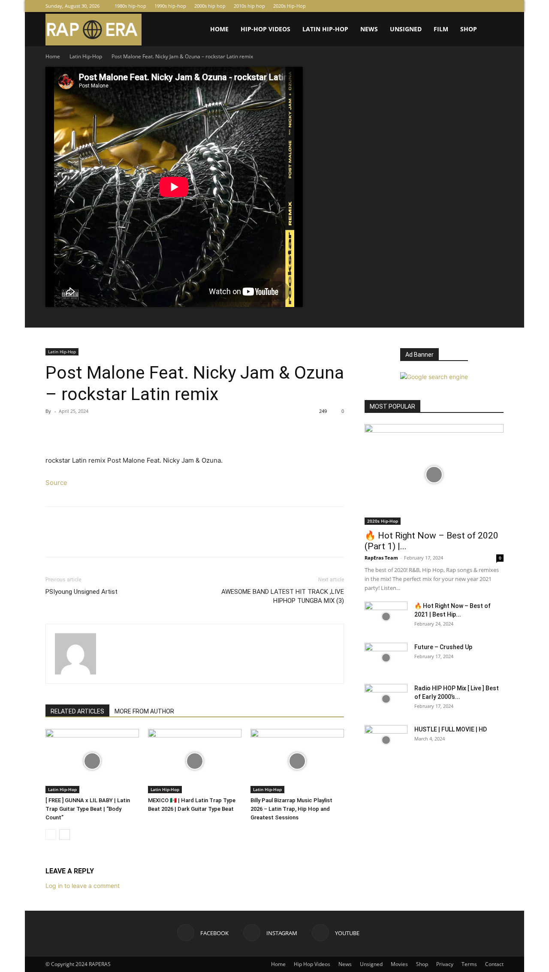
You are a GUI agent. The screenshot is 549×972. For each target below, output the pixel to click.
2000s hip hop (210, 6)
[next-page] (64, 834)
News (369, 29)
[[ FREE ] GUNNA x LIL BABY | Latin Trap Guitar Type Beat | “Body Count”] (92, 761)
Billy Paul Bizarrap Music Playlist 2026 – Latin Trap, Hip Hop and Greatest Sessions (291, 809)
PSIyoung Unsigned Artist (81, 592)
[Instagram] (483, 6)
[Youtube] (497, 6)
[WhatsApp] (113, 430)
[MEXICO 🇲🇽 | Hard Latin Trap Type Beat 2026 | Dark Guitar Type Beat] (194, 761)
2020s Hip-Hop (289, 6)
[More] (133, 430)
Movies (399, 964)
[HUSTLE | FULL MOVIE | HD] (386, 740)
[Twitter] (73, 430)
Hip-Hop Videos (265, 29)
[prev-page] (50, 834)
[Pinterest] (93, 430)
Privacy (444, 964)
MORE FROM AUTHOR (144, 711)
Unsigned (406, 29)
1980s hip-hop (130, 6)
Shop (468, 29)
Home (219, 29)
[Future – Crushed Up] (386, 658)
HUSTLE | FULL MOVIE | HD (450, 729)
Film (441, 29)
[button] (493, 30)
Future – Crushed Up (443, 647)
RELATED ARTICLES (77, 711)
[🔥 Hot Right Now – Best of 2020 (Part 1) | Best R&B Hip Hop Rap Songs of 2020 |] (434, 474)
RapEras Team (381, 557)
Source (56, 482)
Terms (469, 964)
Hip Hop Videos (312, 964)
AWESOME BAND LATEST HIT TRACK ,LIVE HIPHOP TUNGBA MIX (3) (282, 596)
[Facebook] (468, 6)
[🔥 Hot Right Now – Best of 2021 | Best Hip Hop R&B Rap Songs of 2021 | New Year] (386, 617)
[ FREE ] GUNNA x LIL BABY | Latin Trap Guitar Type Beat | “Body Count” (87, 809)
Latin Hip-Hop (325, 29)
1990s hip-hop (170, 6)
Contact (494, 964)
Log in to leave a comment (82, 885)
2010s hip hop (249, 6)
